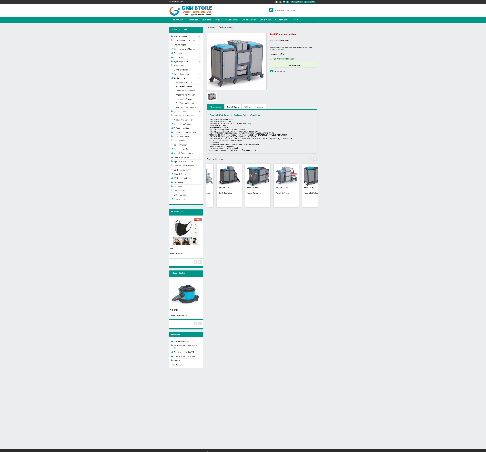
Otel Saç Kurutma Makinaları (185, 132)
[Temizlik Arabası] (247, 175)
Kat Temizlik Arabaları (184, 82)
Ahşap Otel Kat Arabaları (185, 95)
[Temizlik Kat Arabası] (219, 175)
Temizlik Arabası (242, 193)
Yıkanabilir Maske (176, 254)
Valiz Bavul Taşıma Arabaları (187, 107)
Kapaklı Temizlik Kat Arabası (275, 193)
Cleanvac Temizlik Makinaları (185, 166)
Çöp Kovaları (179, 57)
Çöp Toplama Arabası (182, 124)
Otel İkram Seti (179, 141)
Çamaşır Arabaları (181, 112)
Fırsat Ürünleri (179, 199)
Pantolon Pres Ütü (181, 149)
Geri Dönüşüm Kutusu (182, 170)
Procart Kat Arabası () (184, 341)
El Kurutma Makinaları (182, 128)
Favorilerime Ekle (280, 71)
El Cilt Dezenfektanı (181, 70)
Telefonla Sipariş (233, 107)
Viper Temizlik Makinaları (183, 162)
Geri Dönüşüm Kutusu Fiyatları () (186, 346)
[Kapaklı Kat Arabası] (304, 175)
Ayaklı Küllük (179, 66)
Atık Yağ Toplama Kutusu (184, 153)
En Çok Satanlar (180, 195)
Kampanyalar (179, 191)
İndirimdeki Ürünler (181, 187)
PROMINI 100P (174, 310)
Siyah (171, 248)
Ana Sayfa (180, 20)
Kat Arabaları (211, 27)
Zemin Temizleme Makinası (184, 49)
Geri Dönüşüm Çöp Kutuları (184, 41)
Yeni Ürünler (178, 182)
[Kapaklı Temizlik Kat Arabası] (276, 175)
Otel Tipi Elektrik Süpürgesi (179, 315)
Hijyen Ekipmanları (181, 62)
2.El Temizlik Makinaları (183, 178)
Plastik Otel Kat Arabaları (185, 91)
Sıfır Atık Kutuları (180, 36)
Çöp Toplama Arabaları (185, 103)
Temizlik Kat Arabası (215, 193)
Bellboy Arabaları (180, 145)
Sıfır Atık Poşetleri (181, 45)
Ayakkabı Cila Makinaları (183, 120)
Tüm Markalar (177, 365)
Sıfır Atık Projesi (180, 174)
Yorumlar (260, 107)
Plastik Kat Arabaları (226, 27)
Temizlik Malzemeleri (182, 157)
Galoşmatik (178, 53)
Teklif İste (248, 107)
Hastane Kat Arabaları (184, 99)
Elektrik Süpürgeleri (181, 74)
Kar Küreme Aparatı (181, 137)
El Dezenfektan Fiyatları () (185, 356)
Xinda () (177, 361)
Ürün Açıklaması (215, 107)
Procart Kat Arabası (293, 65)
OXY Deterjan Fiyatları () (184, 352)
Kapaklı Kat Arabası (300, 193)
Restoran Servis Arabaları (184, 116)
